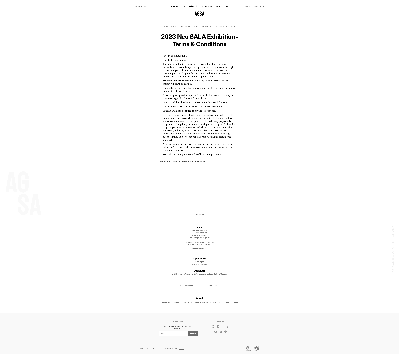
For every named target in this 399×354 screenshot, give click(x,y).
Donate (247, 6)
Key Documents (201, 302)
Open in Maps (198, 249)
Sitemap (181, 349)
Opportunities (215, 302)
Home (166, 26)
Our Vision (177, 302)
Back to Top (199, 214)
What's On (174, 26)
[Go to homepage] (199, 13)
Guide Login (213, 285)
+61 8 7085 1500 (200, 235)
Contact (227, 302)
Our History (165, 302)
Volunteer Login (186, 285)
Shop (256, 6)
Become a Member (141, 6)
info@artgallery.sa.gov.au (200, 238)
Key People (188, 302)
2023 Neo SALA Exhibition (189, 26)
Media (235, 302)
